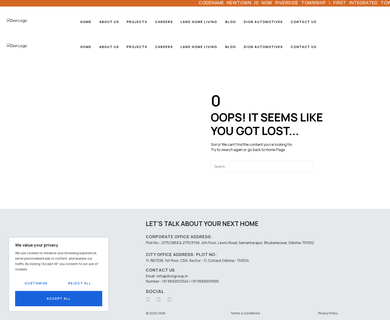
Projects (137, 22)
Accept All (59, 298)
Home (85, 22)
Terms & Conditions (245, 313)
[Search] (317, 166)
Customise (36, 283)
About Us (109, 22)
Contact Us (303, 22)
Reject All (79, 283)
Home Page (275, 149)
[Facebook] (158, 299)
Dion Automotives (263, 22)
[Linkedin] (169, 299)
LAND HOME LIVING (199, 22)
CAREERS (164, 22)
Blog (230, 22)
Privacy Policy (328, 313)
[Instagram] (148, 299)
